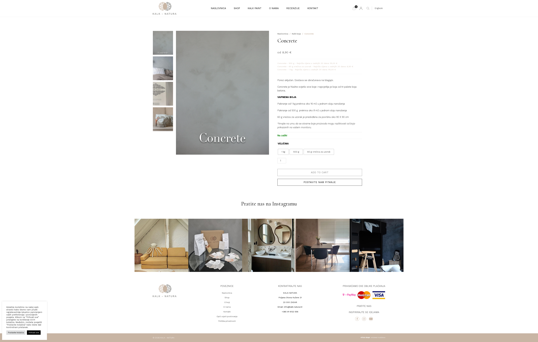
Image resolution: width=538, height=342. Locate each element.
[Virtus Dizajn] (373, 337)
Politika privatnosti (227, 321)
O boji (227, 302)
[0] (354, 8)
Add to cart (320, 172)
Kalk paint (254, 8)
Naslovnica (218, 8)
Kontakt (312, 8)
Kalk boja (296, 34)
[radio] (283, 152)
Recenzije (293, 8)
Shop (237, 8)
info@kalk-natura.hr (293, 307)
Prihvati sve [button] (34, 333)
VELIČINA (283, 143)
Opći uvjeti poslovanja (227, 316)
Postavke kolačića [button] (16, 333)
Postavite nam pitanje (320, 182)
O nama (274, 8)
